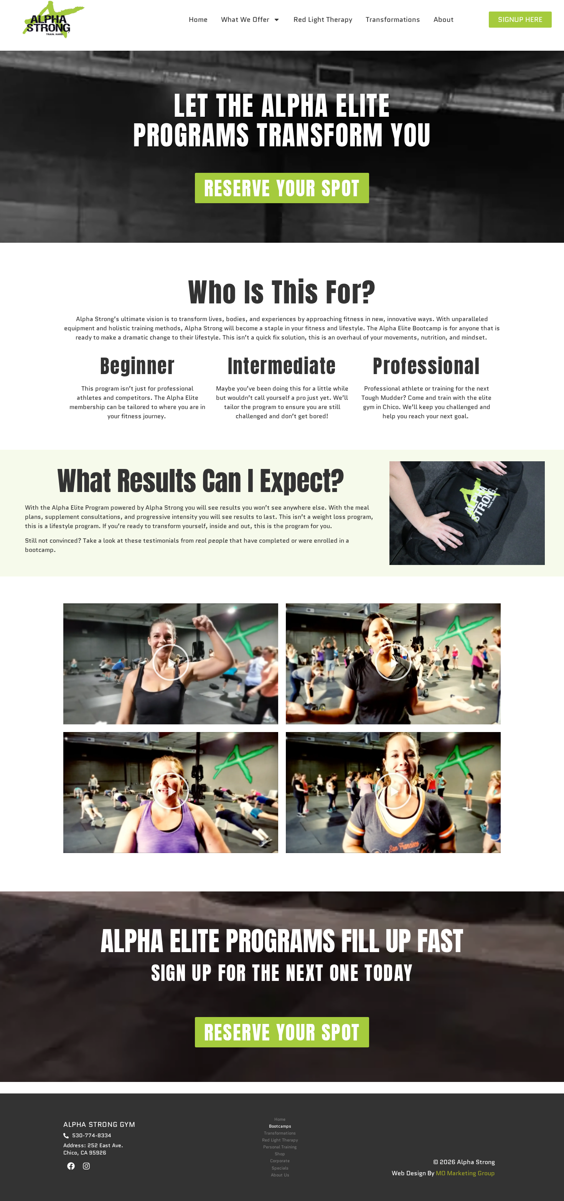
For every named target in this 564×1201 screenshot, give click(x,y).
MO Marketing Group (465, 1173)
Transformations (393, 20)
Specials (280, 1168)
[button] (171, 663)
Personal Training (280, 1147)
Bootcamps (280, 1126)
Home (198, 20)
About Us (280, 1175)
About (444, 20)
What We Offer (245, 20)
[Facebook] (71, 1166)
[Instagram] (86, 1166)
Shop (280, 1154)
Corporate (280, 1161)
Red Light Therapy (323, 20)
